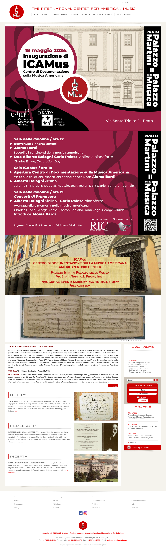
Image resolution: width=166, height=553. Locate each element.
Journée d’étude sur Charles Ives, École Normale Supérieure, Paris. (141, 437)
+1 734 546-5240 (49, 540)
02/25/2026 (132, 355)
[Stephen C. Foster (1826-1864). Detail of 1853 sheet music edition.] (124, 341)
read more (113, 386)
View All (133, 442)
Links (118, 15)
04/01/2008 (132, 413)
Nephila (103, 545)
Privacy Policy (143, 397)
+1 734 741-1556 (93, 540)
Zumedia (77, 545)
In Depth (86, 15)
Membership (57, 497)
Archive (74, 15)
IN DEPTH (18, 456)
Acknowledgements (102, 15)
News (44, 15)
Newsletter (125, 2)
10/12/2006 (132, 424)
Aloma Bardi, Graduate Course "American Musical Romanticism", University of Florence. (141, 417)
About (36, 15)
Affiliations (57, 504)
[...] (16, 411)
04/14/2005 (132, 434)
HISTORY (18, 395)
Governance (18, 504)
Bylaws (55, 500)
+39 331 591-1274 (74, 540)
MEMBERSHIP (23, 426)
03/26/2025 (132, 372)
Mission (16, 500)
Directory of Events (140, 447)
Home (133, 497)
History (16, 508)
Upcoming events (59, 15)
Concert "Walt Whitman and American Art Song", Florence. (142, 427)
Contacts (129, 15)
